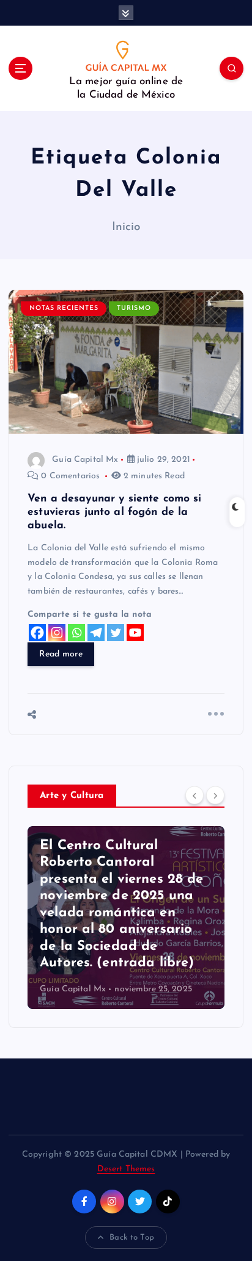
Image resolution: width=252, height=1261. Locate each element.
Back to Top (131, 1237)
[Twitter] (115, 632)
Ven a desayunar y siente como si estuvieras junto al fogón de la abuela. (115, 512)
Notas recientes (63, 308)
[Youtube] (135, 632)
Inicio (126, 227)
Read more (60, 654)
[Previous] (194, 795)
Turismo (134, 308)
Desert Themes (126, 1169)
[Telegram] (96, 632)
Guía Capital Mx (85, 459)
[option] (126, 917)
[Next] (215, 795)
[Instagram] (56, 632)
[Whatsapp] (76, 632)
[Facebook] (37, 632)
